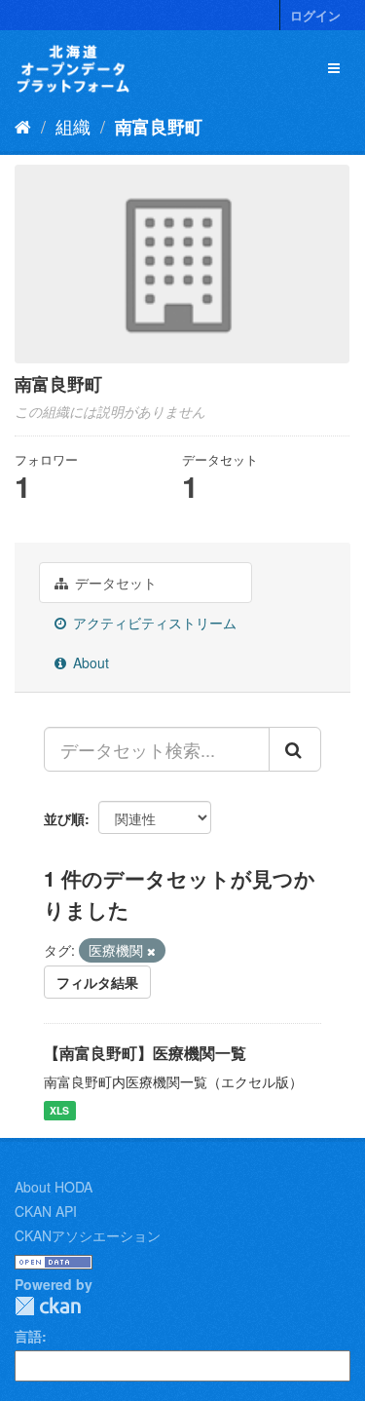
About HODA (53, 1186)
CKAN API (46, 1211)
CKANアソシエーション (88, 1235)
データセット (114, 582)
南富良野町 (158, 126)
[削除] (151, 951)
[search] (295, 749)
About (89, 662)
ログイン (315, 15)
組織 (73, 125)
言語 (28, 1335)
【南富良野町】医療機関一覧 (145, 1052)
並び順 (64, 818)
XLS (59, 1110)
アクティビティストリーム (153, 622)
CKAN (48, 1306)
